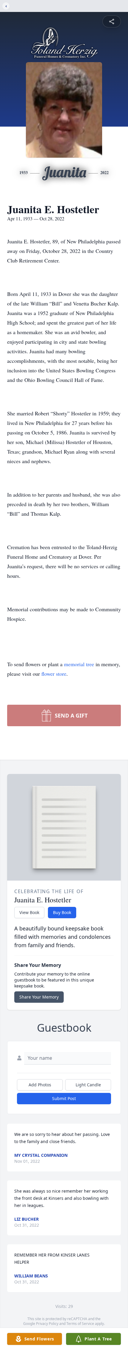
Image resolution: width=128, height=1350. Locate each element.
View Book (29, 912)
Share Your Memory (39, 997)
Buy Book (62, 912)
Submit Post (64, 1098)
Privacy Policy (47, 1323)
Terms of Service (80, 1323)
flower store (53, 673)
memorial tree (79, 664)
